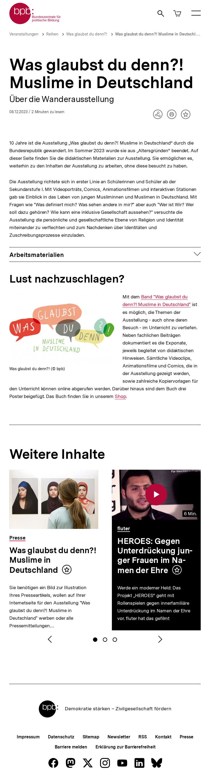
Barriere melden (71, 747)
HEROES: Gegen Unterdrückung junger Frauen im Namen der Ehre (154, 555)
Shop (120, 396)
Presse (186, 736)
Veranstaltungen (23, 34)
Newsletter (118, 736)
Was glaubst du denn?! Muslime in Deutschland (159, 34)
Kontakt (163, 736)
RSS (142, 736)
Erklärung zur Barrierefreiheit (125, 747)
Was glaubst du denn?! (86, 34)
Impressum (28, 736)
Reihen (52, 34)
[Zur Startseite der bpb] (35, 22)
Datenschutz (61, 736)
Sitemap (91, 736)
